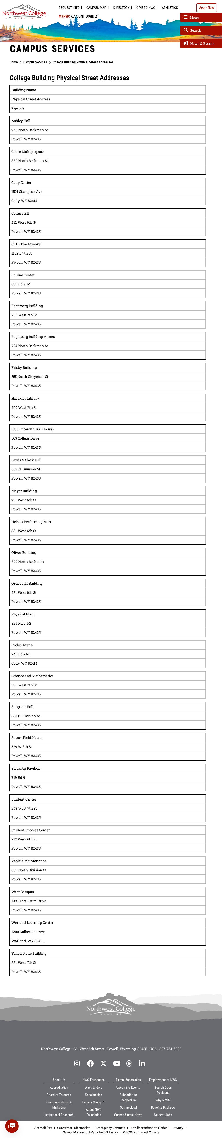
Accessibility (43, 1128)
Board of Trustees (59, 1095)
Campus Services (35, 62)
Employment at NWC (163, 1080)
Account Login (76, 16)
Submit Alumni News (128, 1115)
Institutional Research (58, 1115)
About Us (59, 1080)
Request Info (69, 8)
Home (14, 62)
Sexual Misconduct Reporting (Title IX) (90, 1132)
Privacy (177, 1128)
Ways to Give (93, 1087)
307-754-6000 (170, 1048)
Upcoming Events (128, 1087)
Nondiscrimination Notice (148, 1128)
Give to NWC (145, 8)
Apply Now (206, 7)
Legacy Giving (91, 1102)
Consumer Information (73, 1128)
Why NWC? (163, 1100)
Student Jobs (163, 1115)
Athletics (170, 8)
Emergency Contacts (110, 1128)
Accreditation (59, 1087)
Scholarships (93, 1095)
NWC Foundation (93, 1080)
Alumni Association (128, 1080)
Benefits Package (163, 1107)
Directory (121, 8)
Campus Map (96, 8)
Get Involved (128, 1107)
